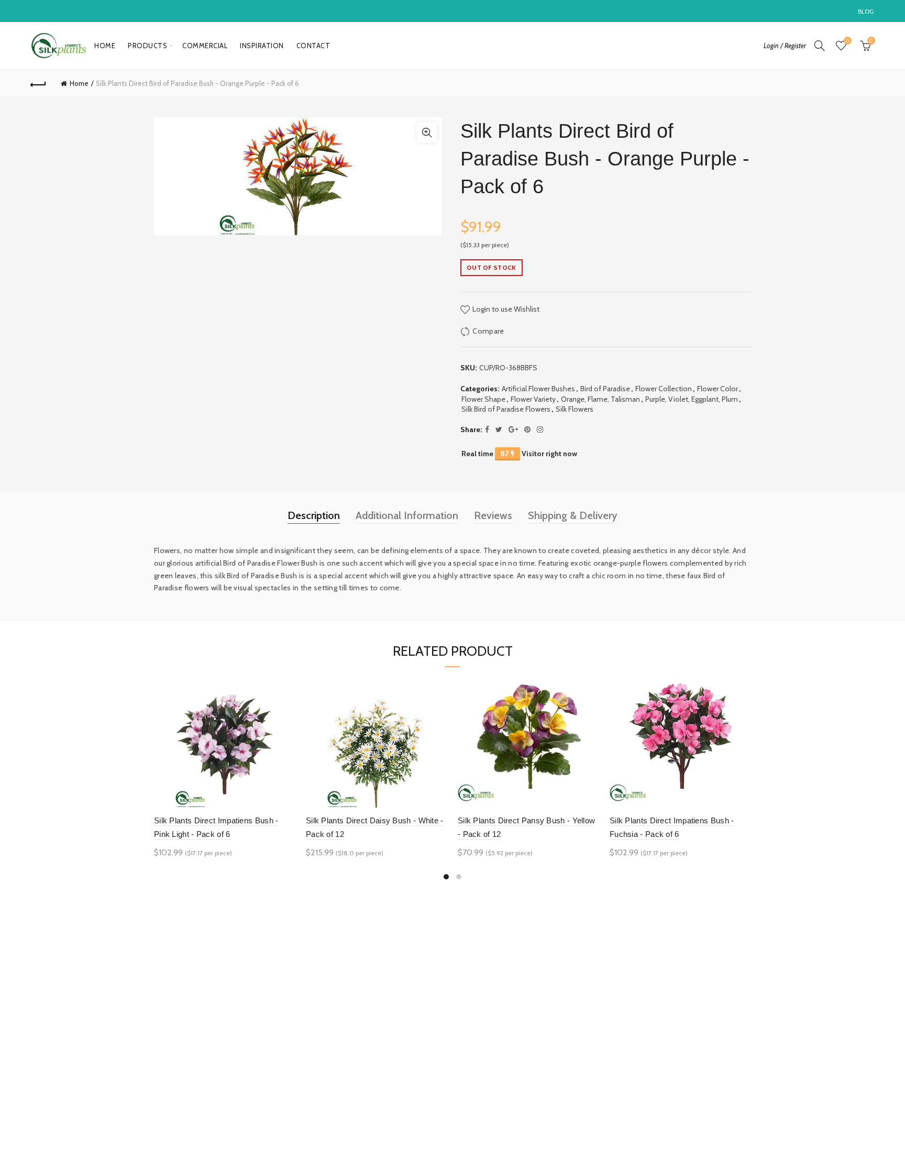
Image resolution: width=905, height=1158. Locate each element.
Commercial (204, 45)
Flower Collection (663, 388)
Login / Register (785, 45)
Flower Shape (483, 399)
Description (314, 515)
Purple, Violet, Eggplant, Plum (691, 399)
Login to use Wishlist (505, 309)
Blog (866, 11)
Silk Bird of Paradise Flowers (505, 409)
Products (147, 45)
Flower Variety (533, 399)
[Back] (38, 83)
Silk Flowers (574, 409)
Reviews (493, 515)
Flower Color (717, 388)
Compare (488, 331)
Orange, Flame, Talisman (600, 399)
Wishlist (847, 41)
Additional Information (407, 515)
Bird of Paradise (605, 388)
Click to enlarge (427, 132)
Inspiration (262, 45)
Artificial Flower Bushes (538, 388)
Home (104, 45)
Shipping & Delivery (572, 515)
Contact (313, 45)
